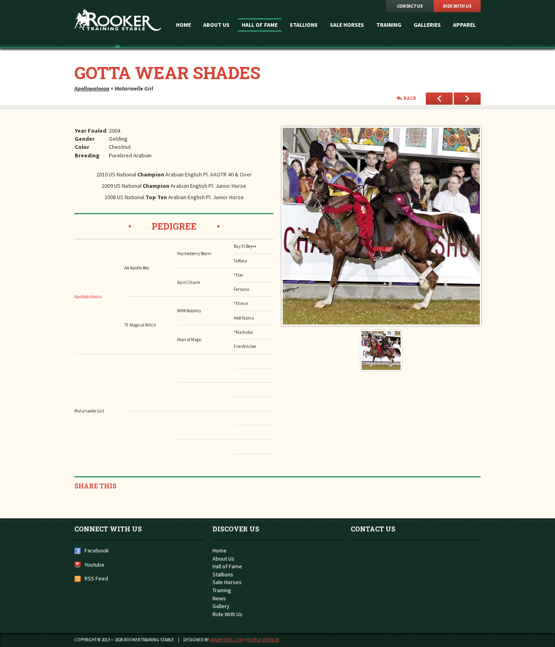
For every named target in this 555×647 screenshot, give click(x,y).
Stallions (304, 24)
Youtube (94, 564)
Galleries (427, 24)
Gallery (221, 606)
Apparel (464, 24)
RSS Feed (96, 578)
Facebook (97, 550)
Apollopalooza (91, 88)
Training (388, 24)
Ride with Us (457, 6)
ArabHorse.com (226, 640)
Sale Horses (347, 24)
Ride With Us (227, 614)
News (219, 598)
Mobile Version (263, 640)
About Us (216, 24)
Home (183, 24)
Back (410, 98)
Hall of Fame (260, 24)
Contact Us (410, 6)
